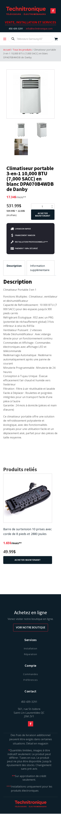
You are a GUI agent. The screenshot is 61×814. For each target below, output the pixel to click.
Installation (30, 648)
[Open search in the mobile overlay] (31, 39)
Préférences (30, 680)
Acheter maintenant (42, 214)
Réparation (30, 654)
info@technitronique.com (39, 28)
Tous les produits (22, 49)
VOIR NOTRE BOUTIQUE (30, 627)
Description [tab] (14, 266)
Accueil (7, 49)
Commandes (30, 674)
